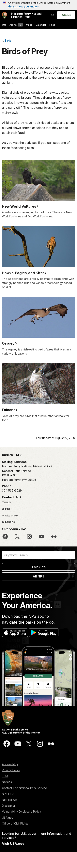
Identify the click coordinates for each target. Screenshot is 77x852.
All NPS (38, 576)
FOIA (5, 776)
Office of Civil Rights (15, 823)
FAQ (7, 509)
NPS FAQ (8, 793)
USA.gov (7, 817)
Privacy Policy (11, 770)
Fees (52, 24)
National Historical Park (26, 15)
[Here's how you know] (38, 5)
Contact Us (10, 497)
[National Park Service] (4, 15)
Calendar (41, 24)
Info (4, 24)
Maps (29, 24)
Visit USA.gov (13, 844)
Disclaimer (8, 805)
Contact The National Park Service (24, 788)
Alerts (15, 24)
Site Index (11, 515)
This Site (38, 567)
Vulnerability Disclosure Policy (21, 811)
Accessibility (10, 764)
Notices (7, 782)
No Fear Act (9, 799)
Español (10, 521)
